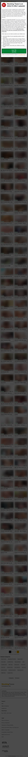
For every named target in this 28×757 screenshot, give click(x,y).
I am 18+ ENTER (14, 51)
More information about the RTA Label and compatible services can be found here (13, 30)
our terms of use (22, 54)
